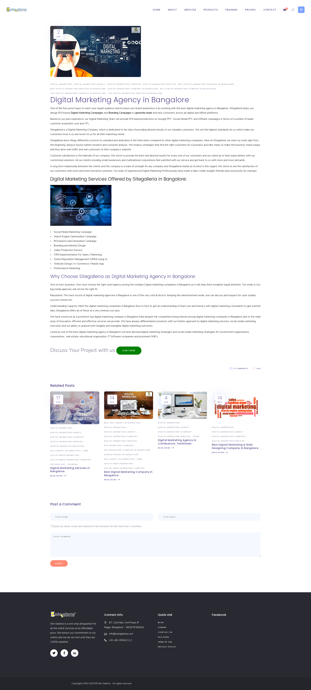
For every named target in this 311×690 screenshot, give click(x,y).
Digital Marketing (61, 84)
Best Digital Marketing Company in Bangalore (128, 473)
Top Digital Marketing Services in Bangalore (135, 93)
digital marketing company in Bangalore (133, 88)
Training (72, 464)
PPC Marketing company (119, 445)
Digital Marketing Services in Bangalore (70, 469)
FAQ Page (163, 637)
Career (162, 627)
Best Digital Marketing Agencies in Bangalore (206, 84)
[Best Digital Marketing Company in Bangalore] (128, 418)
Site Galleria (105, 683)
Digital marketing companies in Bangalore (167, 284)
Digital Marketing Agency (89, 84)
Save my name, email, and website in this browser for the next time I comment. (97, 526)
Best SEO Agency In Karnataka (122, 422)
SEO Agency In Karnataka (65, 450)
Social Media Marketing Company (70, 459)
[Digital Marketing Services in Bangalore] (74, 423)
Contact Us (165, 632)
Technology (57, 464)
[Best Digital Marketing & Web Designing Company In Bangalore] (236, 423)
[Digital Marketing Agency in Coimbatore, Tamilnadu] (182, 418)
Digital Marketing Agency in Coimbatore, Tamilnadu (177, 441)
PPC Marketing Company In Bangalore (127, 450)
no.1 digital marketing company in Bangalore (188, 88)
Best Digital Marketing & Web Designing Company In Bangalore (235, 446)
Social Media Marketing (64, 455)
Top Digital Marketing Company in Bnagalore (78, 93)
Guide (196, 436)
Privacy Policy (167, 646)
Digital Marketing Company (124, 84)
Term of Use (165, 642)
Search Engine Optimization (67, 446)
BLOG (161, 622)
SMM (85, 450)
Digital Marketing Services (159, 84)
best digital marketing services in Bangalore (78, 88)
